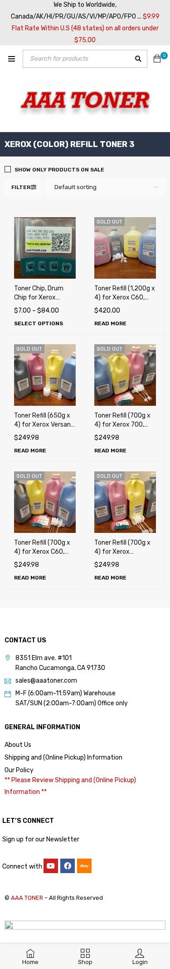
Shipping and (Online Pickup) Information (63, 757)
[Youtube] (51, 866)
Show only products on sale (59, 169)
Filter (20, 187)
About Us (18, 745)
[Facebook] (67, 866)
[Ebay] (84, 866)
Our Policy (19, 770)
